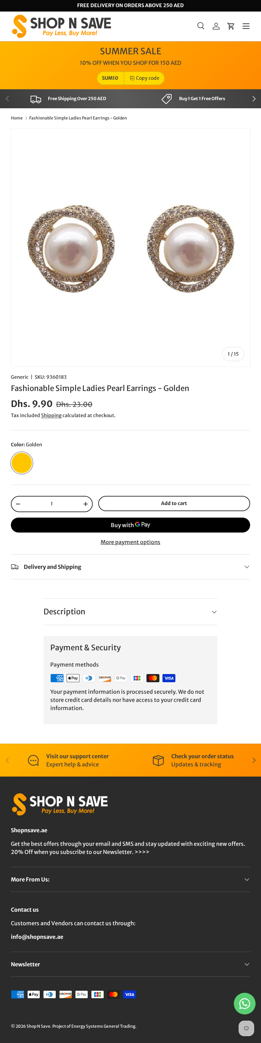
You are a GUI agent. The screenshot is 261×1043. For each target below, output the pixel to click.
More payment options (130, 542)
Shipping (51, 415)
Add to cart (174, 503)
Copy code (147, 78)
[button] (231, 26)
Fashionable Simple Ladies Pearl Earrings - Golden (78, 118)
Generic (20, 377)
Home (17, 118)
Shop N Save (38, 1026)
